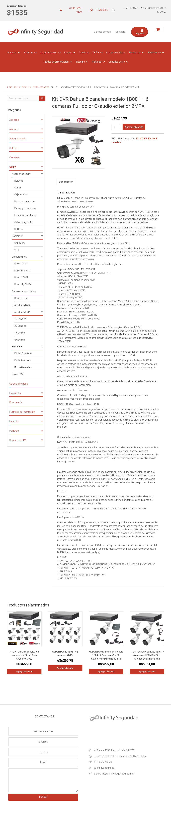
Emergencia (154, 52)
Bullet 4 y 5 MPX (22, 270)
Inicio (9, 87)
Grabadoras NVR (21, 305)
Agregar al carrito (134, 127)
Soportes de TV (117, 61)
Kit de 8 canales (41, 87)
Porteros (96, 61)
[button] (139, 32)
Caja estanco (21, 194)
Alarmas (28, 52)
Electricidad (135, 52)
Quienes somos (102, 31)
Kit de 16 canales (23, 353)
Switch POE (18, 374)
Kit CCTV (26, 87)
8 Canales (19, 339)
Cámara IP (17, 236)
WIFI (16, 250)
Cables (67, 52)
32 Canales (20, 325)
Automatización (48, 52)
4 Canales (19, 332)
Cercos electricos (115, 52)
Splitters (18, 229)
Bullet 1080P (20, 263)
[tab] (66, 182)
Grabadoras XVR (21, 312)
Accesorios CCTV (21, 174)
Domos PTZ (20, 298)
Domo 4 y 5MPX (22, 284)
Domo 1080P (21, 277)
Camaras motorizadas (24, 291)
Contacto (120, 31)
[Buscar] (42, 98)
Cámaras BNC (19, 256)
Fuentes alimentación (25, 215)
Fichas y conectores (25, 208)
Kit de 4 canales (22, 360)
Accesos (12, 52)
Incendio (80, 61)
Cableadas (20, 243)
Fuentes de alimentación (56, 61)
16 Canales (20, 319)
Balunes (18, 180)
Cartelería (84, 52)
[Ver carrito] (159, 29)
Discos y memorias (24, 201)
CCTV (96, 52)
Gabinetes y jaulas (23, 222)
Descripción (66, 181)
